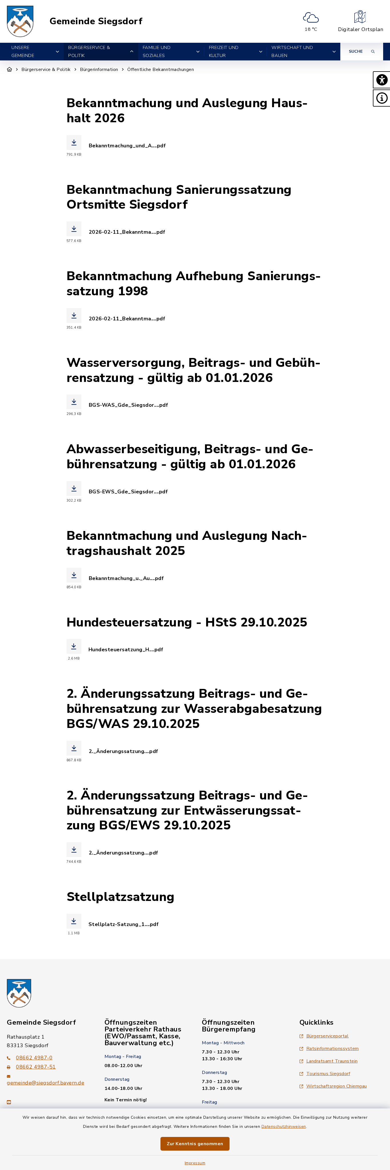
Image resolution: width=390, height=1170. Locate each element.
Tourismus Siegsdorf (328, 1074)
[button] (381, 79)
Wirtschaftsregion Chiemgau (336, 1086)
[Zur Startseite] (9, 69)
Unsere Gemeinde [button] (22, 51)
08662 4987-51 (36, 1066)
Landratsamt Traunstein (332, 1061)
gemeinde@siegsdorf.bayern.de (45, 1082)
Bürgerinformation (99, 69)
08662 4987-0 (34, 1057)
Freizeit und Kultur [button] (224, 51)
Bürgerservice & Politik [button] (89, 51)
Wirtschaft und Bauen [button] (292, 51)
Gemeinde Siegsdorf (95, 21)
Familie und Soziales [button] (157, 51)
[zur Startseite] (20, 21)
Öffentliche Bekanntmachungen (160, 69)
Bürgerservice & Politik (46, 69)
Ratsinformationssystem (332, 1048)
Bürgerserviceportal (327, 1036)
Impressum (195, 1163)
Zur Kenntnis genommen (195, 1144)
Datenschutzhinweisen (284, 1126)
